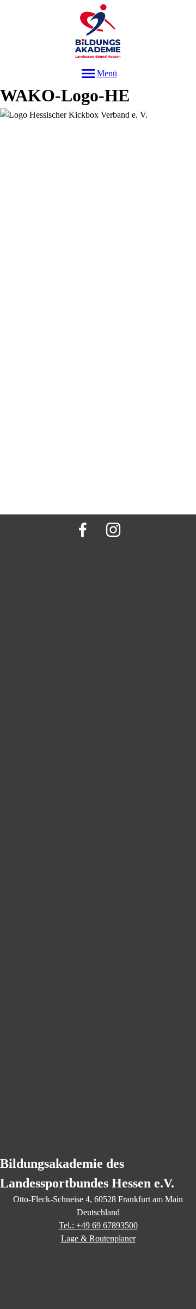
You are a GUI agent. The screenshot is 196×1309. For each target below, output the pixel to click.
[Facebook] (83, 529)
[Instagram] (113, 529)
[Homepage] (98, 32)
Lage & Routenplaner (98, 1238)
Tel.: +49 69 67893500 (98, 1225)
